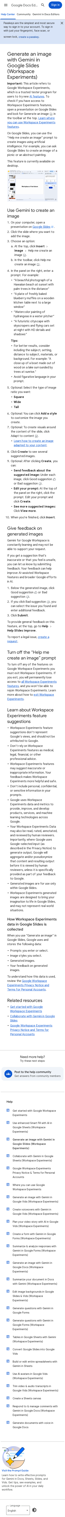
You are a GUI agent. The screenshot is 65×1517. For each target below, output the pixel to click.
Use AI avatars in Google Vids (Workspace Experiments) (30, 1376)
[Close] (62, 23)
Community (24, 14)
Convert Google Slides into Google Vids (34, 1351)
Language (15, 1505)
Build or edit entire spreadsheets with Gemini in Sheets (35, 1364)
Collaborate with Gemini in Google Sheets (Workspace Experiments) (33, 1158)
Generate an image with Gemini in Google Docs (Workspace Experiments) (32, 1267)
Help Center (8, 14)
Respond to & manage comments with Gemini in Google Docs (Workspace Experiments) (35, 1411)
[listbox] (18, 1510)
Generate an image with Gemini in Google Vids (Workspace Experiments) (35, 1199)
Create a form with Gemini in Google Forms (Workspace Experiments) (34, 1236)
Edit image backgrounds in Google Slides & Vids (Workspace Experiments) (33, 1296)
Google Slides (41, 227)
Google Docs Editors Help (24, 5)
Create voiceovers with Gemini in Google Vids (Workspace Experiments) (35, 1211)
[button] (5, 5)
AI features (36, 96)
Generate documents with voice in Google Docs (33, 1425)
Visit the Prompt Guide (15, 1470)
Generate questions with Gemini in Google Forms (33, 1310)
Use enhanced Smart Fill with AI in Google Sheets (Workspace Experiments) (32, 1127)
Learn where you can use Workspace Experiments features (31, 122)
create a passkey (29, 37)
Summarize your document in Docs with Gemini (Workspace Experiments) (35, 1281)
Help (9, 1102)
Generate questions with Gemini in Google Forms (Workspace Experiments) (33, 1325)
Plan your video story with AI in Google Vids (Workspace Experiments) (35, 1224)
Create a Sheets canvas (27, 1398)
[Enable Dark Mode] (34, 1510)
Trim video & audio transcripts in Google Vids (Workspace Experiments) (35, 1388)
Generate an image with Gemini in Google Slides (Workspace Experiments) (34, 1144)
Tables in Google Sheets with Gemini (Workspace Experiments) (34, 1339)
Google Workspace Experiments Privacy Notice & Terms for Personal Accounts (34, 1173)
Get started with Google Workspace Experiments (34, 1113)
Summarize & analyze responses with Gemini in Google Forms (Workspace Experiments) (34, 1251)
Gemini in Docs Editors (45, 14)
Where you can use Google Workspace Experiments (29, 1187)
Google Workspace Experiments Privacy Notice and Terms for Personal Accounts (28, 985)
